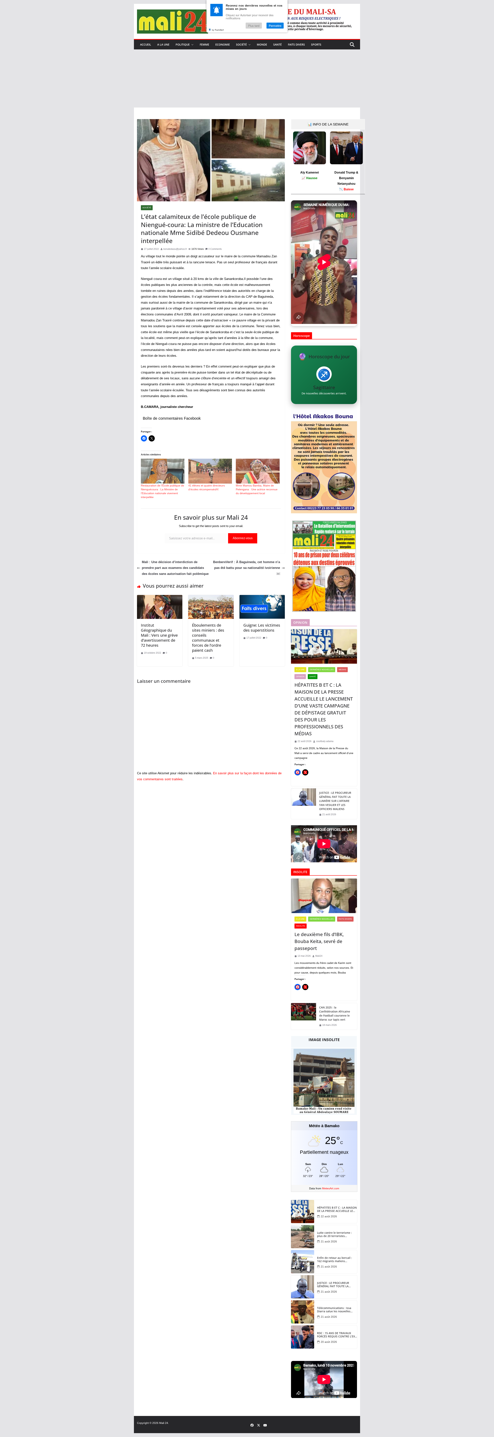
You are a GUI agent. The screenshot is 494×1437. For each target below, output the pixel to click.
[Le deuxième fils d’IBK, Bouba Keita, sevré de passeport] (324, 896)
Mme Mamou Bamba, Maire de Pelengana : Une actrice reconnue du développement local (256, 489)
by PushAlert (218, 29)
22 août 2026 (329, 1216)
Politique (183, 44)
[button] (192, 44)
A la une (163, 44)
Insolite (300, 926)
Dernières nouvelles (322, 670)
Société (241, 44)
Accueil (145, 44)
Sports (316, 44)
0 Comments (215, 249)
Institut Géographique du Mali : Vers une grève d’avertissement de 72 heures (159, 635)
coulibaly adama (324, 741)
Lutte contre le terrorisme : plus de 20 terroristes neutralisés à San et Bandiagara (334, 1234)
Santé (277, 44)
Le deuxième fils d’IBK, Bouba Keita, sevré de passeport (319, 941)
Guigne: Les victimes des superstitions (261, 628)
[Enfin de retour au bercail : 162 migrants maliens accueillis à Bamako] (302, 1261)
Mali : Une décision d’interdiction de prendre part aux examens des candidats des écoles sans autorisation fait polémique (175, 568)
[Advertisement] (247, 79)
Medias (342, 670)
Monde (262, 44)
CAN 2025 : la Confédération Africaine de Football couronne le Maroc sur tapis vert (334, 1013)
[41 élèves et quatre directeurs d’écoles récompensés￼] (210, 471)
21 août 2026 (329, 1241)
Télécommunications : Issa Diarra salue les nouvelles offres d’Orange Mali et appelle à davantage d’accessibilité (334, 1310)
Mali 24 (163, 1422)
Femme (204, 44)
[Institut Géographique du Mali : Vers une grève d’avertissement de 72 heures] (159, 598)
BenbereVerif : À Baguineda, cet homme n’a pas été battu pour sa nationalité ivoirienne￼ (246, 568)
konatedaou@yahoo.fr (175, 249)
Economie (222, 44)
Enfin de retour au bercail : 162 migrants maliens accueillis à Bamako (334, 1259)
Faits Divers (296, 44)
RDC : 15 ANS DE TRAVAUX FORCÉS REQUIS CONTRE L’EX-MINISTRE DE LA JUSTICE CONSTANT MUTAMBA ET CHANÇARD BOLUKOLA (336, 1335)
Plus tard (253, 26)
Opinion (300, 676)
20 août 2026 (329, 1341)
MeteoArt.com (330, 1188)
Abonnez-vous (243, 538)
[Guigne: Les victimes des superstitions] (262, 598)
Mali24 (318, 956)
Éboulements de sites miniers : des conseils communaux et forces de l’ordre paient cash (208, 638)
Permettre (275, 26)
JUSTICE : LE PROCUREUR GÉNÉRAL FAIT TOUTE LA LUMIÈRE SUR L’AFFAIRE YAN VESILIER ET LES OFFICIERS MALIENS (335, 801)
